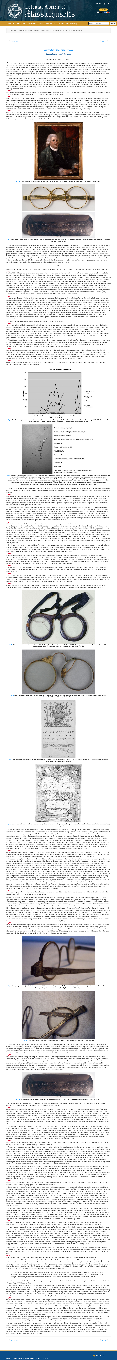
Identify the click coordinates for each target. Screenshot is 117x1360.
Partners (61, 24)
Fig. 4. (8, 475)
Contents (12, 30)
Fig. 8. (9, 824)
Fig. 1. (18, 181)
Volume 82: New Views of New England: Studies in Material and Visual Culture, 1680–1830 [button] (50, 30)
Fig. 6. (12, 695)
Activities (11, 24)
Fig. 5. (10, 645)
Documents (32, 24)
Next (104, 41)
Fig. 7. (11, 759)
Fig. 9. (10, 986)
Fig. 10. (25, 1041)
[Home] (40, 10)
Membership (50, 24)
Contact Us (100, 1356)
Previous (14, 41)
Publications (21, 24)
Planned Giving (71, 24)
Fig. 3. (10, 420)
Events (41, 24)
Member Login (101, 4)
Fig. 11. (18, 1099)
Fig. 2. (9, 239)
